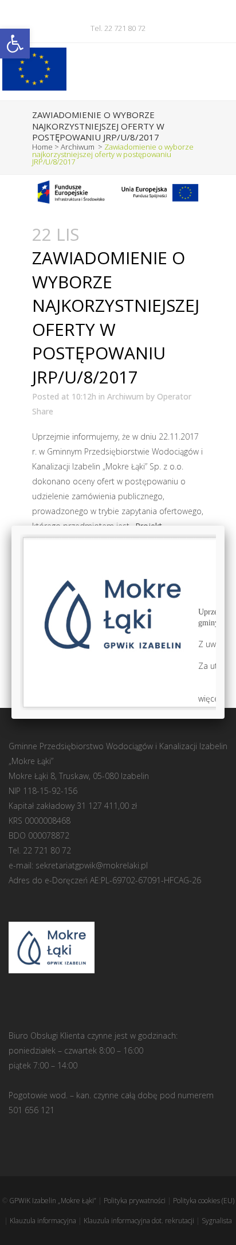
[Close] (224, 525)
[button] (15, 43)
